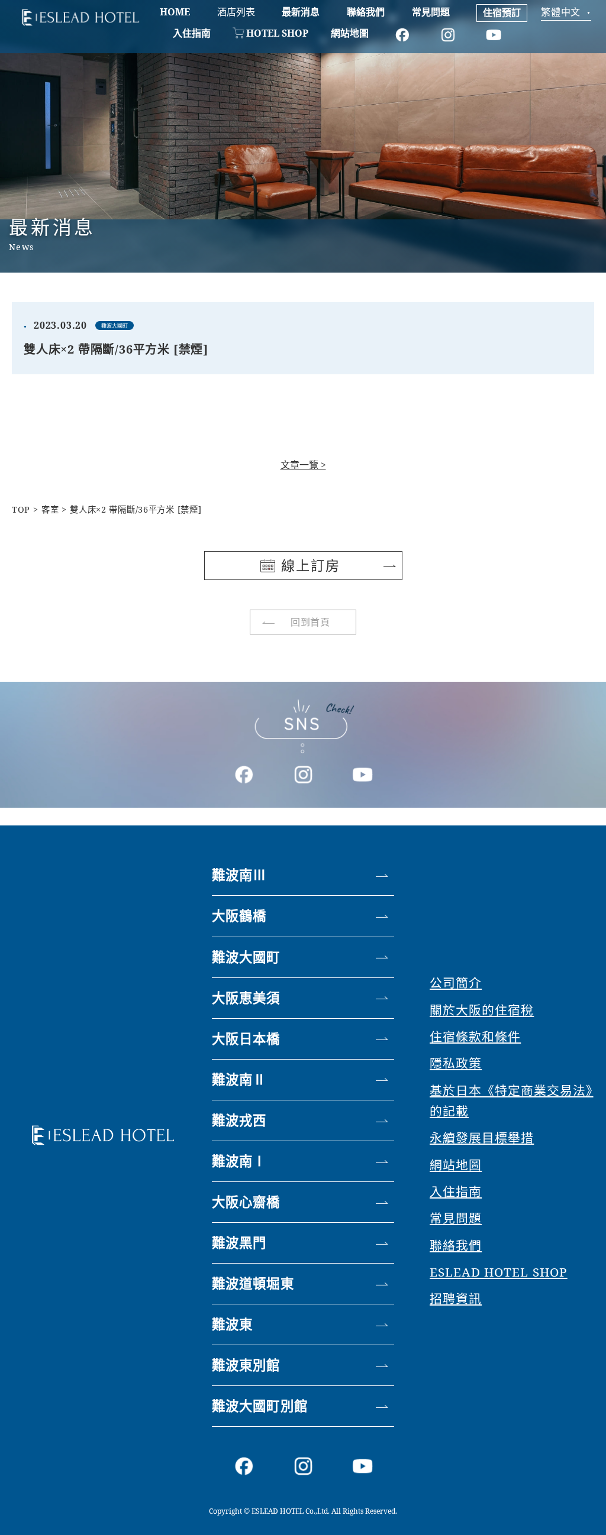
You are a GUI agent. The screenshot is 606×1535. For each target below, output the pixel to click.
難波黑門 (239, 1242)
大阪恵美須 (246, 998)
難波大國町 (246, 957)
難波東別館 (246, 1365)
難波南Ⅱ (239, 1079)
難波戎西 (239, 1120)
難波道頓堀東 (253, 1283)
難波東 (232, 1324)
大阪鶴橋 (239, 915)
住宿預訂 (502, 12)
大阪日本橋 (246, 1038)
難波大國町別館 (260, 1406)
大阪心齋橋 (246, 1202)
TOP (21, 509)
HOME (175, 11)
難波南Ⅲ (239, 875)
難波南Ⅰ (239, 1161)
